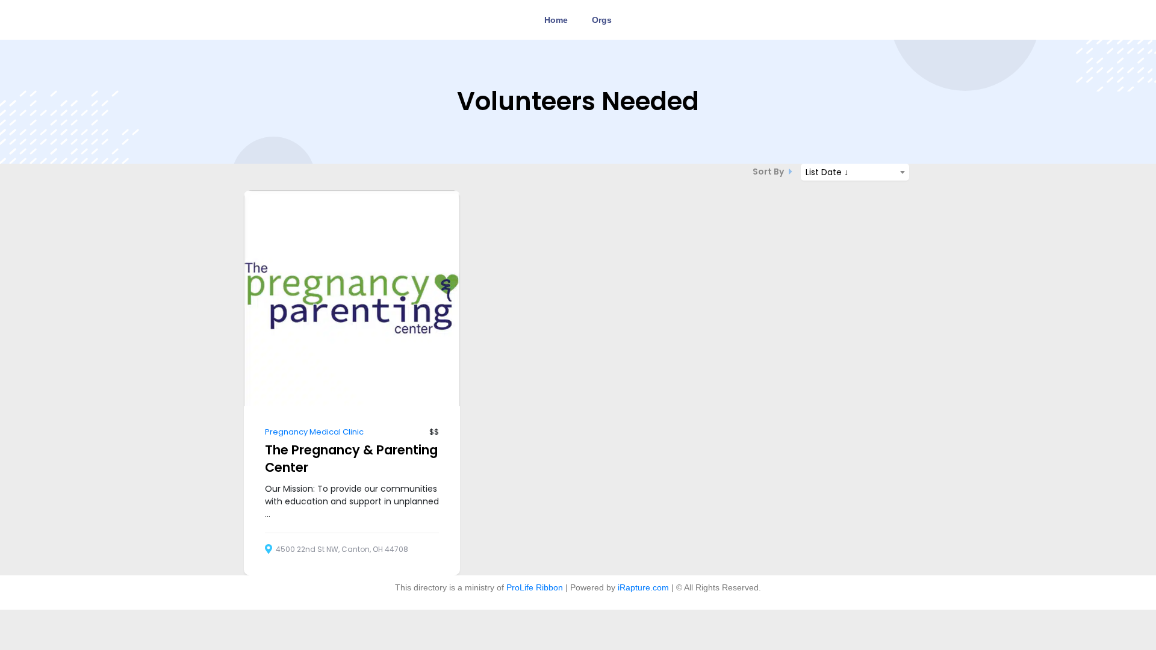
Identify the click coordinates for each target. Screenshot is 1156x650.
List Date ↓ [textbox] (827, 172)
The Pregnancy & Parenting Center (351, 458)
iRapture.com (643, 587)
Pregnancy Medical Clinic (314, 432)
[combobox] (855, 172)
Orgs (602, 20)
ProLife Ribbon (534, 587)
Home (556, 20)
